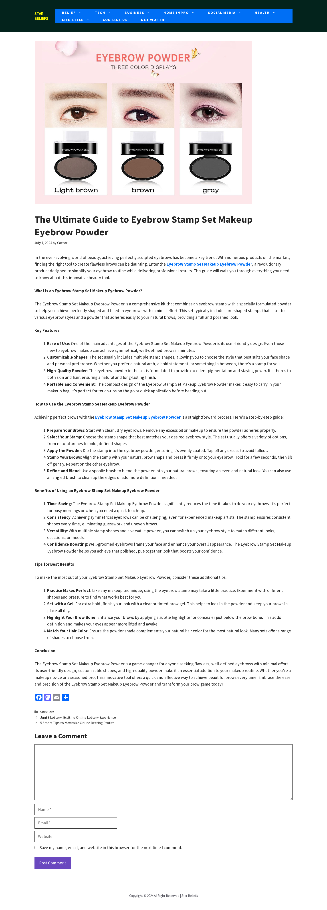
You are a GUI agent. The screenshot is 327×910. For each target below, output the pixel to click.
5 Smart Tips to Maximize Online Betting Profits (77, 722)
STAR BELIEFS (41, 16)
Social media (222, 12)
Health (262, 12)
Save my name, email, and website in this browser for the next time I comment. (111, 847)
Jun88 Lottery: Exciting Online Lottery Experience (78, 717)
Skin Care (47, 712)
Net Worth (153, 19)
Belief (69, 12)
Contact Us (115, 19)
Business (134, 12)
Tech (100, 12)
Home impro (176, 12)
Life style (73, 19)
